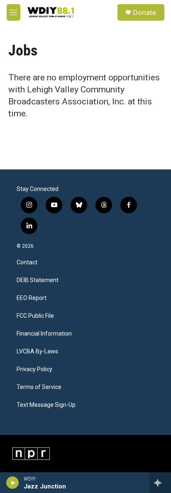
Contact (27, 262)
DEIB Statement (38, 280)
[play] (12, 483)
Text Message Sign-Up (46, 405)
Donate (144, 12)
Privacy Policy (34, 369)
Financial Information (44, 334)
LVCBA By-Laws (37, 351)
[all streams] (160, 482)
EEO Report (31, 298)
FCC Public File (35, 316)
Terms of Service (39, 387)
